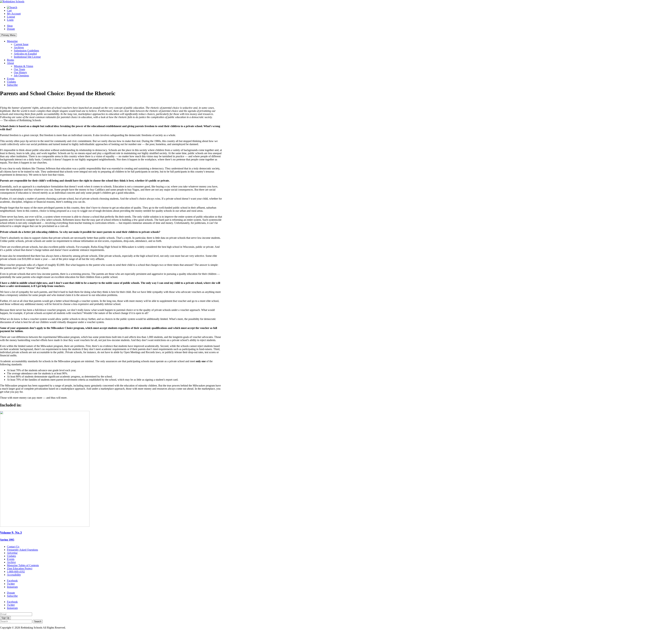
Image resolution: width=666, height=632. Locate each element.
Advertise (12, 552)
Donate (11, 28)
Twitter (11, 583)
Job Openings (21, 75)
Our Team (19, 69)
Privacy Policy (74, 627)
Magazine (12, 41)
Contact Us (13, 546)
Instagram (12, 586)
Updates (11, 81)
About (10, 63)
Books (10, 59)
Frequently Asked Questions (22, 549)
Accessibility (14, 574)
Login (10, 19)
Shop (10, 25)
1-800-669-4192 (16, 571)
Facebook (12, 580)
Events (10, 78)
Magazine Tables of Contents (23, 565)
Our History (20, 72)
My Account (14, 13)
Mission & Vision (23, 66)
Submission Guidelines (26, 50)
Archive (11, 562)
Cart (9, 10)
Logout (11, 16)
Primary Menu (8, 35)
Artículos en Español (25, 53)
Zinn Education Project (19, 568)
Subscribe (12, 84)
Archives (19, 47)
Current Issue (21, 44)
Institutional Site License (27, 56)
